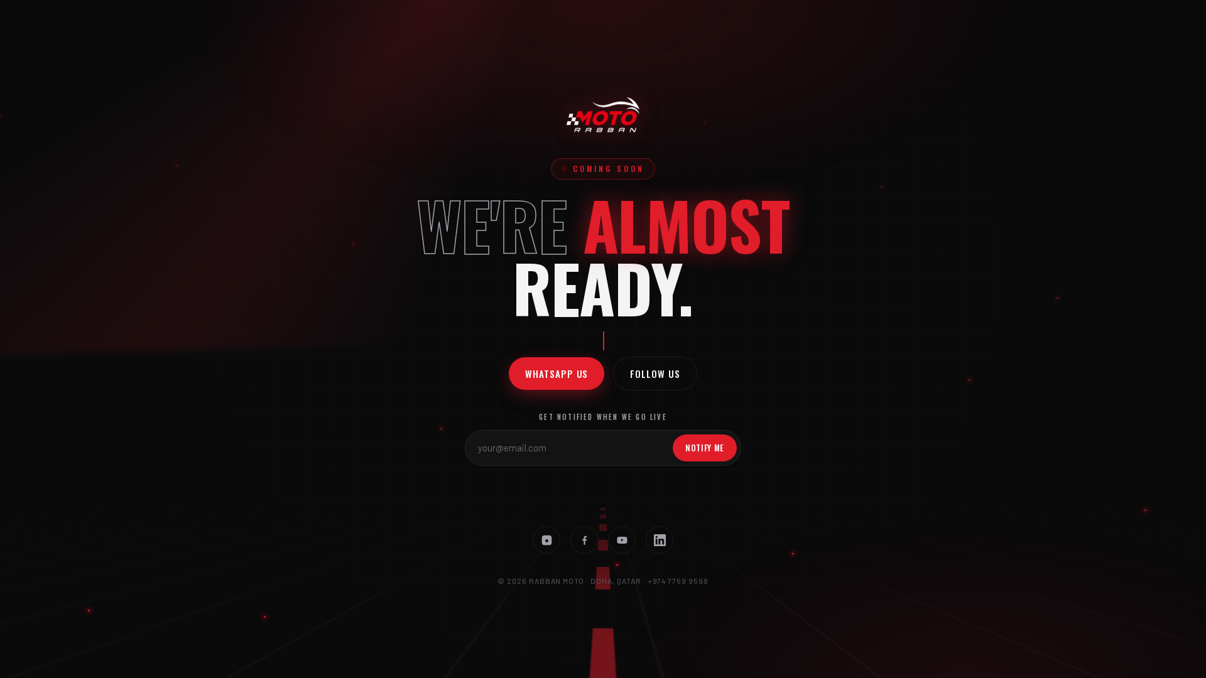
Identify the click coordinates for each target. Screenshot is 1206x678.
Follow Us (655, 373)
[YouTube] (622, 540)
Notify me (704, 447)
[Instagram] (546, 540)
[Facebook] (584, 540)
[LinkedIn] (659, 540)
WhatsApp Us (556, 373)
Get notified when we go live (603, 417)
